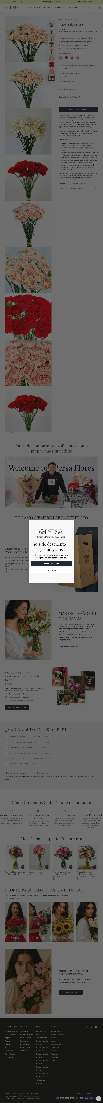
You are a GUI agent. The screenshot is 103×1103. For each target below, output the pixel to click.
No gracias (51, 570)
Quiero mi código (51, 563)
